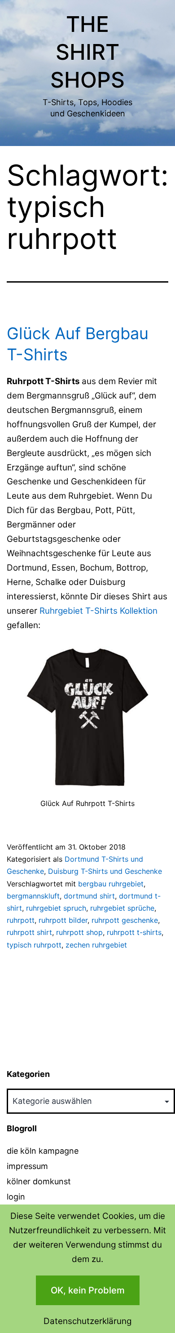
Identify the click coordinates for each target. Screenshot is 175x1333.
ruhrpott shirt (29, 932)
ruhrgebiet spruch (56, 907)
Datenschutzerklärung (87, 1321)
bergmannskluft (33, 895)
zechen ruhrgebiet (96, 944)
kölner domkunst (39, 1181)
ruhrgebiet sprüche (122, 907)
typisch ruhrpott (34, 944)
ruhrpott (21, 920)
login (16, 1196)
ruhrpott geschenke (125, 920)
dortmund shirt (89, 895)
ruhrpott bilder (63, 920)
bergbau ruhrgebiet (111, 883)
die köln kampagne (43, 1151)
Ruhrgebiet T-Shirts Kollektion (98, 611)
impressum (27, 1166)
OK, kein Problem (88, 1290)
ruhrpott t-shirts (134, 932)
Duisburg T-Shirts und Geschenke (105, 871)
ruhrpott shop (79, 932)
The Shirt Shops (87, 52)
